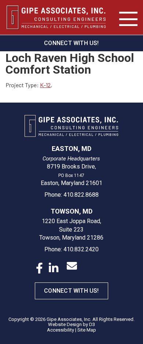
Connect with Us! (71, 43)
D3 (92, 324)
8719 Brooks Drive (71, 166)
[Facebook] (39, 268)
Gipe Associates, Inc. (69, 319)
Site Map (86, 330)
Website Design (65, 324)
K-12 (45, 84)
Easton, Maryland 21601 (71, 183)
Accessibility (60, 330)
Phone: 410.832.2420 (71, 249)
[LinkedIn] (53, 268)
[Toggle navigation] (128, 19)
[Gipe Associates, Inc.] (56, 17)
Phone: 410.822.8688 (71, 194)
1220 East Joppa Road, (71, 221)
